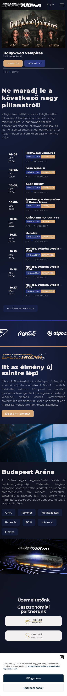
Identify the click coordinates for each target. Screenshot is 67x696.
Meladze (31, 233)
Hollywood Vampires (40, 153)
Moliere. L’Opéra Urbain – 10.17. (44, 286)
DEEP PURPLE (16, 53)
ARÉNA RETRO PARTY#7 (42, 217)
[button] (62, 657)
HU (48, 4)
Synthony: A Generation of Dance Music (43, 201)
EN (53, 4)
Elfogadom (33, 678)
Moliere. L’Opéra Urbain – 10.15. (44, 250)
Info (5, 72)
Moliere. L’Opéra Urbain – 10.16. (44, 268)
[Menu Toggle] (62, 5)
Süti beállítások (33, 687)
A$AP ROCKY (35, 184)
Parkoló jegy (41, 161)
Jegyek (15, 72)
